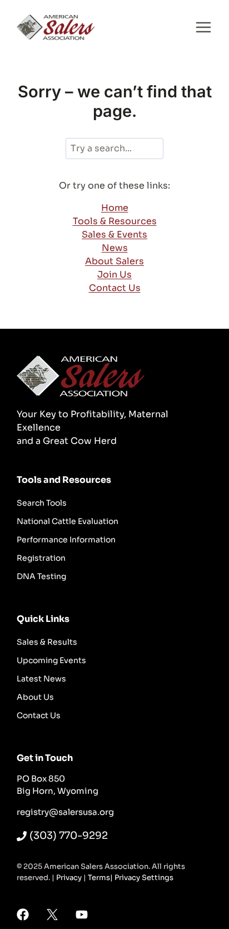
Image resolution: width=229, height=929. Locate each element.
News (115, 248)
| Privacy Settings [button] (141, 877)
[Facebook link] (23, 914)
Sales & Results (47, 642)
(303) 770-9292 (68, 835)
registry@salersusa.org (65, 812)
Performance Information (66, 540)
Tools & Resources (115, 221)
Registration (41, 558)
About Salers (114, 261)
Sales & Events (114, 234)
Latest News (41, 679)
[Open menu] (203, 27)
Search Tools (42, 503)
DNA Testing (41, 576)
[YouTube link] (82, 914)
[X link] (52, 914)
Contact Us (115, 288)
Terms (99, 877)
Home (114, 208)
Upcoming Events (51, 660)
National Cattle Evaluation (67, 521)
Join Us (114, 274)
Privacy (69, 877)
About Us (35, 697)
